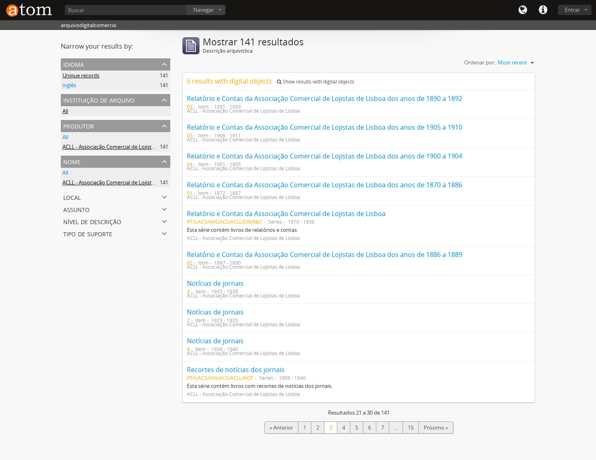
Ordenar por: (479, 62)
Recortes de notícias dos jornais (236, 369)
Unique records (80, 75)
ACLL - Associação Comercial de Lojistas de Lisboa (121, 146)
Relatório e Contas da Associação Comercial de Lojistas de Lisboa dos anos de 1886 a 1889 (324, 254)
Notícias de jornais (215, 283)
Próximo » (436, 427)
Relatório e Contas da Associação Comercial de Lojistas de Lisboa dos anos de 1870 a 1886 (324, 184)
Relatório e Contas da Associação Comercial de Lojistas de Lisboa (286, 213)
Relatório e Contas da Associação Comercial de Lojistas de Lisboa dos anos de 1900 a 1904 (324, 156)
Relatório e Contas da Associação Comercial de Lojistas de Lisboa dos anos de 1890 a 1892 (324, 98)
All (65, 111)
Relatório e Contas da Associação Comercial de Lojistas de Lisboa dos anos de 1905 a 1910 (324, 127)
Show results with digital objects (317, 81)
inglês (69, 85)
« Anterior (281, 427)
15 (411, 427)
